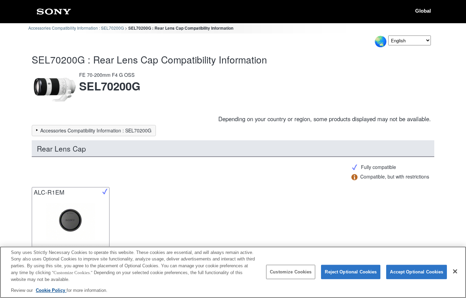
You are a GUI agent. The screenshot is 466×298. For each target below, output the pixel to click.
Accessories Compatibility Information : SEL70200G (76, 28)
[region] (233, 272)
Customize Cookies (290, 271)
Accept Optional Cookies (416, 271)
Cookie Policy (51, 290)
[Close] (455, 271)
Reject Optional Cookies (351, 271)
